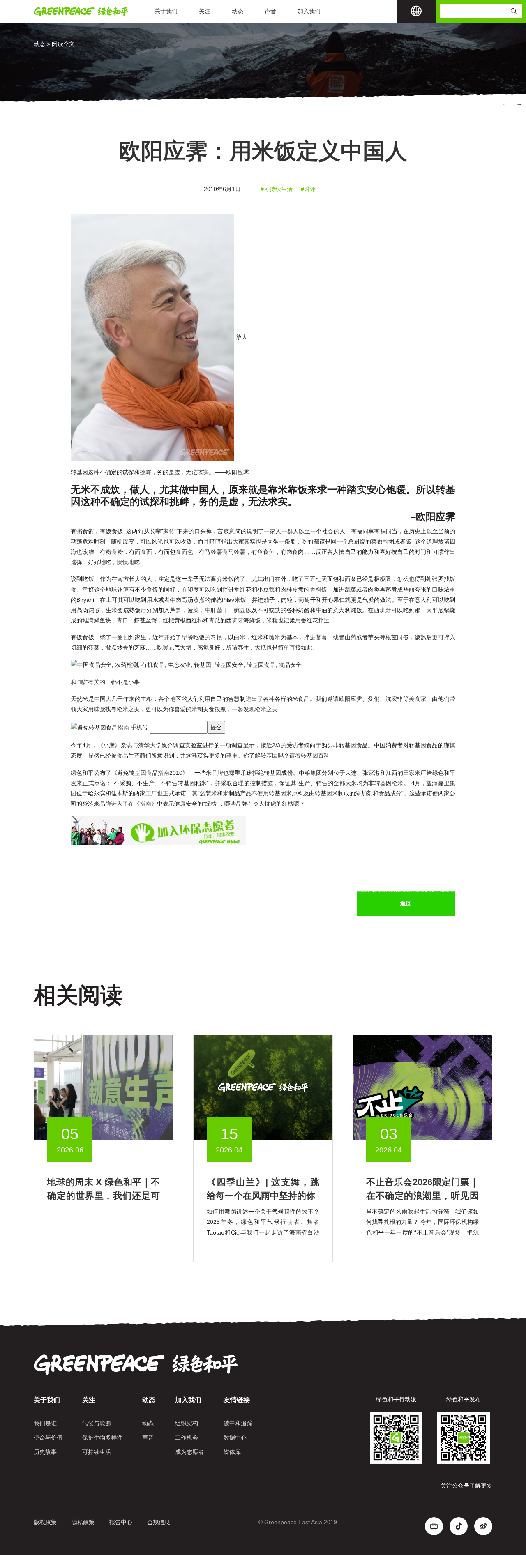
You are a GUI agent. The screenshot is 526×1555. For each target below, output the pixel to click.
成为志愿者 (189, 1452)
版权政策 (45, 1522)
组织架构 (186, 1423)
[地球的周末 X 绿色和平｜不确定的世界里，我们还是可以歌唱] (103, 1087)
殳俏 (373, 699)
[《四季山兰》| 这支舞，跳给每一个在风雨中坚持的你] (263, 1087)
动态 (237, 11)
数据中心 (235, 1437)
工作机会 (186, 1437)
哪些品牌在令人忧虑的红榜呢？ (264, 803)
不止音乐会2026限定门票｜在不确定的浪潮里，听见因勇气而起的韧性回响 (422, 1195)
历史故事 (45, 1452)
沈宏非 (394, 699)
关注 (204, 11)
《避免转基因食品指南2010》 (150, 772)
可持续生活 (96, 1452)
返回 (406, 903)
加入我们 (309, 11)
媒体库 (232, 1452)
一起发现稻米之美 (255, 709)
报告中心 (120, 1522)
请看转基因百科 (309, 755)
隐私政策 (83, 1522)
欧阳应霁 (350, 699)
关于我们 (166, 11)
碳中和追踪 (238, 1423)
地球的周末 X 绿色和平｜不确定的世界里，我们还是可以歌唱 (103, 1195)
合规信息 (158, 1522)
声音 (270, 11)
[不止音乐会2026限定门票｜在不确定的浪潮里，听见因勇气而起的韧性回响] (422, 1087)
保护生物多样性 (102, 1437)
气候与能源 (96, 1423)
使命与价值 (48, 1437)
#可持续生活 (277, 189)
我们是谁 (45, 1423)
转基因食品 (353, 745)
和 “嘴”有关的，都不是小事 (106, 682)
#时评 (308, 189)
